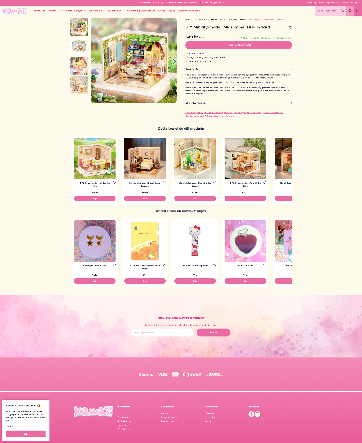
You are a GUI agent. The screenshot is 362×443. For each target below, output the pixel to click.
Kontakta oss (343, 3)
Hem (187, 20)
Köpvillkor (330, 3)
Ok (26, 434)
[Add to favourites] (290, 27)
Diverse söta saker (272, 112)
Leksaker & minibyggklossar (232, 20)
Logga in (355, 3)
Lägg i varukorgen (239, 45)
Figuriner (230, 116)
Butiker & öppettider (315, 3)
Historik (202, 38)
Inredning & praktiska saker (205, 20)
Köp (95, 198)
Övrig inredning (193, 116)
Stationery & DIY (193, 112)
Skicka (213, 332)
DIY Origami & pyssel (213, 116)
